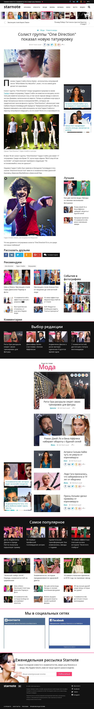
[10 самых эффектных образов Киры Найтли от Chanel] (38, 300)
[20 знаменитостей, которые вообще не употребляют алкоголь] (8, 599)
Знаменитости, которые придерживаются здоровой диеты (46, 578)
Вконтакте (77, 686)
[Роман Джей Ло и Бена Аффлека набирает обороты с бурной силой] (68, 209)
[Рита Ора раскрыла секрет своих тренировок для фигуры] (13, 336)
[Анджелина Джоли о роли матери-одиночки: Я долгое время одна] (58, 336)
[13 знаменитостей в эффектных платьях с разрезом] (8, 300)
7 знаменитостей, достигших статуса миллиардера (79, 347)
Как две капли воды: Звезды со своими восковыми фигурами (76, 200)
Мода (6, 272)
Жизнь (66, 183)
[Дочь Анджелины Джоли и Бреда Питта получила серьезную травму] (13, 532)
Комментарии (53, 255)
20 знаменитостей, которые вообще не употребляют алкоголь (21, 600)
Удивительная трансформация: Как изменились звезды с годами (58, 543)
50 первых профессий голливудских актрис (35, 542)
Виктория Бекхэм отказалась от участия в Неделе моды (20, 310)
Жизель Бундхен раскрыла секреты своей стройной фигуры (50, 600)
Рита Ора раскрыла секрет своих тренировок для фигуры (12, 348)
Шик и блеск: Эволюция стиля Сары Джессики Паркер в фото (17, 289)
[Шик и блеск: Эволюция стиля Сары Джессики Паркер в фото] (17, 277)
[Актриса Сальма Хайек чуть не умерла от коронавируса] (47, 459)
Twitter (6, 93)
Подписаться (64, 674)
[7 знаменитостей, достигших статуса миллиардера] (80, 336)
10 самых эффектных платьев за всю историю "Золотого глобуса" (80, 543)
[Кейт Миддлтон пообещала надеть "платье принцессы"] (38, 309)
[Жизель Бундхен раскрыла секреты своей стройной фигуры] (38, 599)
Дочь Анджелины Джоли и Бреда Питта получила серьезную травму (12, 543)
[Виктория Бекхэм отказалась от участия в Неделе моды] (8, 309)
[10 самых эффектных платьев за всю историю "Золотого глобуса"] (80, 532)
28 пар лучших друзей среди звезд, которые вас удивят (82, 588)
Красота (7, 333)
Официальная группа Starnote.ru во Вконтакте (21, 623)
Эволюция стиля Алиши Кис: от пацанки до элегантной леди (46, 289)
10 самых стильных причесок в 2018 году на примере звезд (77, 576)
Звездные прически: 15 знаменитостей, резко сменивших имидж (81, 221)
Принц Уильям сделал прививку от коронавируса (75, 498)
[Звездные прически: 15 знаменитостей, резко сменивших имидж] (68, 220)
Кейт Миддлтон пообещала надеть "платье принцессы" (51, 309)
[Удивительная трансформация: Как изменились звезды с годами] (58, 532)
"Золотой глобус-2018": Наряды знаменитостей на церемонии (15, 578)
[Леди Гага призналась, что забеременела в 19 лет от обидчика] (47, 481)
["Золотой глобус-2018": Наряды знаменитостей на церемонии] (17, 565)
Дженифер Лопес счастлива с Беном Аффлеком (34, 347)
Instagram (77, 695)
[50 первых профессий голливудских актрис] (35, 532)
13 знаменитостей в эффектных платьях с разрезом (21, 300)
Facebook (76, 689)
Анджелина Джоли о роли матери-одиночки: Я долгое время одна (58, 348)
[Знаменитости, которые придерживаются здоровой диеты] (47, 565)
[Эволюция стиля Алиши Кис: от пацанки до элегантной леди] (47, 277)
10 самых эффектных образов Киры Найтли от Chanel (52, 300)
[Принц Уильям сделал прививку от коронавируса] (47, 503)
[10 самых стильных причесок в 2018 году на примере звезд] (77, 565)
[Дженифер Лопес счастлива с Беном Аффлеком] (35, 336)
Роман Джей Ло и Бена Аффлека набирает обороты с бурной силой (81, 210)
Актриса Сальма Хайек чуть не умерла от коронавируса (75, 454)
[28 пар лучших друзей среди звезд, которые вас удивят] (68, 588)
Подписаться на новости (69, 646)
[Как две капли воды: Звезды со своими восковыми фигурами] (77, 188)
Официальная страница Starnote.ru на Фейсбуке (66, 623)
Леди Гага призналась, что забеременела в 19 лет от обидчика (75, 476)
